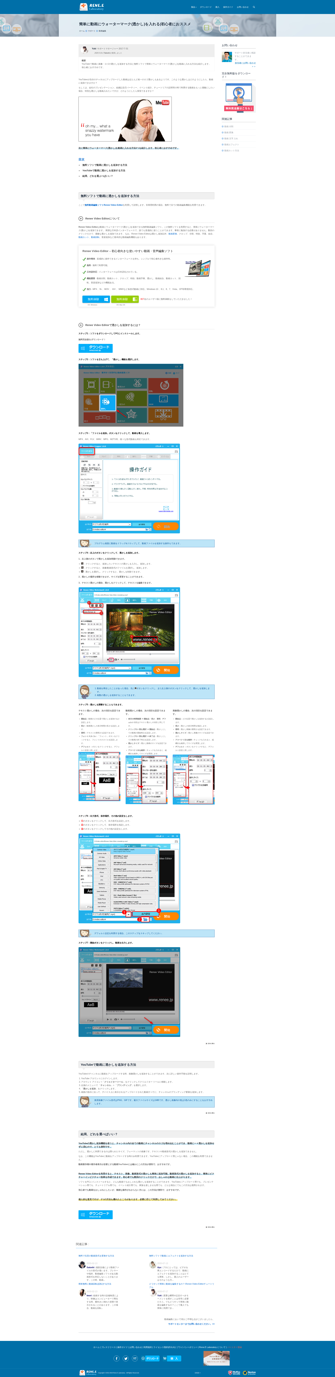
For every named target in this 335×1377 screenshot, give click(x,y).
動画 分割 (228, 126)
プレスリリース (108, 1347)
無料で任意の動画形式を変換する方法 (96, 1256)
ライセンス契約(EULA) (164, 1347)
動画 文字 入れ (231, 138)
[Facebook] (116, 1358)
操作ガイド (122, 1347)
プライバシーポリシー (187, 1347)
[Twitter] (126, 1358)
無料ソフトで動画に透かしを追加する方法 (104, 165)
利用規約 (148, 1347)
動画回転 (95, 237)
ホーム (96, 1347)
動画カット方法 (231, 150)
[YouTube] (135, 1358)
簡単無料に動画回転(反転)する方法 (95, 1284)
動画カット (84, 237)
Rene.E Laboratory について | (213, 1347)
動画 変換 (228, 132)
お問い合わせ (135, 1347)
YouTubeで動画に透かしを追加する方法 (103, 170)
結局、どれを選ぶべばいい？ (97, 176)
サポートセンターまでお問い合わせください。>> (191, 1324)
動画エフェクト (231, 144)
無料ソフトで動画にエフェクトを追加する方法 (171, 1256)
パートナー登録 (234, 1347)
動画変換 (173, 234)
